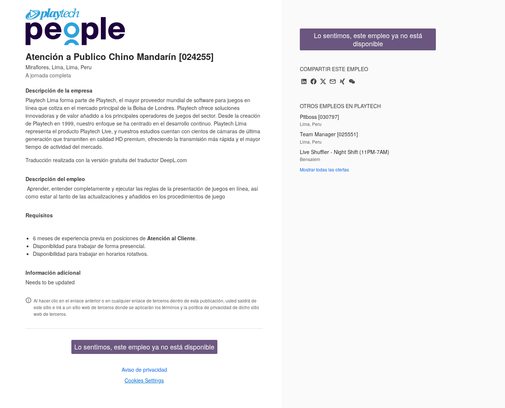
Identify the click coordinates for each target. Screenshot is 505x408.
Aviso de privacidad (144, 369)
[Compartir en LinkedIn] (304, 82)
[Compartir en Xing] (342, 82)
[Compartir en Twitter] (323, 82)
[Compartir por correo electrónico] (333, 82)
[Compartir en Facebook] (313, 82)
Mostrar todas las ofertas (324, 169)
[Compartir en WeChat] (352, 82)
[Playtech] (75, 26)
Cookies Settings (144, 380)
